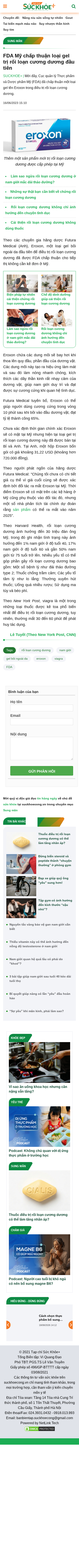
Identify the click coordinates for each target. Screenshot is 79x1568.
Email (15, 715)
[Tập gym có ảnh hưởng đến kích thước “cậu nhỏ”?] (21, 908)
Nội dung (18, 734)
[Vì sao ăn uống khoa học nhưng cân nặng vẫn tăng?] (39, 1062)
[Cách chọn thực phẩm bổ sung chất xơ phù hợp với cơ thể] (25, 1324)
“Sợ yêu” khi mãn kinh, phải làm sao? (36, 1011)
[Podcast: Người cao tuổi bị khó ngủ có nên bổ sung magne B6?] (39, 1254)
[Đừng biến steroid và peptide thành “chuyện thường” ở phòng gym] (21, 864)
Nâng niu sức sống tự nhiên (42, 17)
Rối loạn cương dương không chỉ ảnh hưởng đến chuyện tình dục (54, 335)
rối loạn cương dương (36, 650)
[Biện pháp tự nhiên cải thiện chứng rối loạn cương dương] (22, 283)
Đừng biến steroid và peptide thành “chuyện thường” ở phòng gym (55, 861)
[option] (39, 1325)
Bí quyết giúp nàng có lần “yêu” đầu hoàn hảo (39, 996)
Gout (69, 17)
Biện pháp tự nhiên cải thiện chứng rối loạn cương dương (21, 299)
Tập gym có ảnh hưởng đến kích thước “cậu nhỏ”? (55, 905)
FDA (9, 667)
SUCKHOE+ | (13, 76)
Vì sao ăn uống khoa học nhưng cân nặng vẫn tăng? (38, 1089)
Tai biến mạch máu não (19, 23)
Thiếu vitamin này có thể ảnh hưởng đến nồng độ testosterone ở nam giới (38, 944)
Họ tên (16, 702)
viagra (59, 658)
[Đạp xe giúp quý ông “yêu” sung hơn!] (21, 886)
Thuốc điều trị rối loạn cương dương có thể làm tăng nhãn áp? (54, 838)
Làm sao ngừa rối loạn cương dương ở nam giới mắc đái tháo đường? (21, 335)
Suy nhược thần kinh (54, 23)
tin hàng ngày (47, 798)
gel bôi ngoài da (17, 658)
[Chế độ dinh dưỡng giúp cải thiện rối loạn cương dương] (56, 283)
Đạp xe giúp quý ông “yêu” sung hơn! (53, 880)
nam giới (65, 650)
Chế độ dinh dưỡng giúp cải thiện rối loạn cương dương (55, 299)
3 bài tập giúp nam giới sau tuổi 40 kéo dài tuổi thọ (40, 979)
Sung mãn (10, 810)
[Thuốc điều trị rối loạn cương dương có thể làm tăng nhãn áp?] (21, 842)
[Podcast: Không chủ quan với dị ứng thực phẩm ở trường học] (39, 1126)
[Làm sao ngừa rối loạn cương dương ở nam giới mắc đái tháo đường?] (22, 318)
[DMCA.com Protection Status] (39, 1429)
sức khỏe (10, 804)
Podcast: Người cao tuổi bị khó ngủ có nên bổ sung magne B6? (37, 1281)
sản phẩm (22, 510)
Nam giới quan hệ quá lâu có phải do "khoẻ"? (36, 961)
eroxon (41, 658)
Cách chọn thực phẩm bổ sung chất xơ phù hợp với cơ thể (51, 1318)
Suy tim (8, 29)
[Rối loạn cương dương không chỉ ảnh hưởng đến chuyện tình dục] (56, 318)
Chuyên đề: (11, 17)
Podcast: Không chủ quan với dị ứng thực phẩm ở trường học (38, 1153)
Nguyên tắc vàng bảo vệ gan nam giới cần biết (39, 927)
